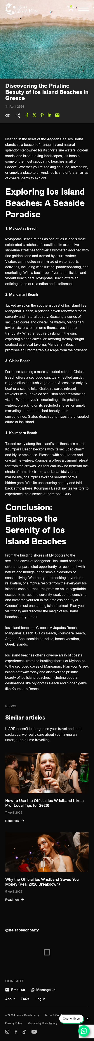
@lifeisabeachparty (22, 930)
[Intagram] (7, 1032)
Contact (14, 981)
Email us (17, 989)
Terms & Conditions (56, 1015)
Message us (45, 989)
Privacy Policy (13, 1023)
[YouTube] (34, 1032)
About (10, 998)
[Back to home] (21, 9)
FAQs (25, 998)
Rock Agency (49, 1023)
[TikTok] (24, 1032)
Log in (40, 998)
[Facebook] (16, 1032)
